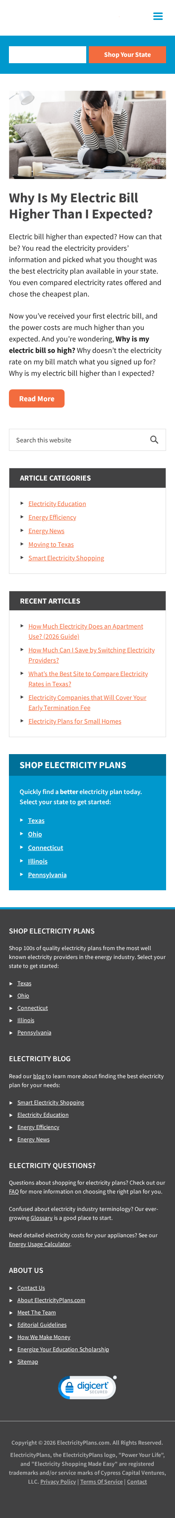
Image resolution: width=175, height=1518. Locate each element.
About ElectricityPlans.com (51, 1300)
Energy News (46, 530)
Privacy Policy (58, 1481)
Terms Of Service (101, 1481)
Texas (36, 820)
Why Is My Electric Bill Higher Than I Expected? (81, 205)
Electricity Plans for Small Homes (74, 721)
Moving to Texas (51, 544)
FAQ (14, 1191)
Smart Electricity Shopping (66, 558)
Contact (137, 1481)
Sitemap (27, 1361)
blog (39, 1076)
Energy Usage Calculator (39, 1244)
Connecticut (45, 847)
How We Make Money (44, 1337)
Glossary (42, 1218)
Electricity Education (57, 503)
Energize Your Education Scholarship (63, 1349)
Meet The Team (36, 1312)
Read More (42, 400)
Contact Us (31, 1288)
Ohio (35, 834)
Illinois (38, 861)
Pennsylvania (47, 874)
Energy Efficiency (52, 517)
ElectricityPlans (64, 17)
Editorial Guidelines (42, 1324)
